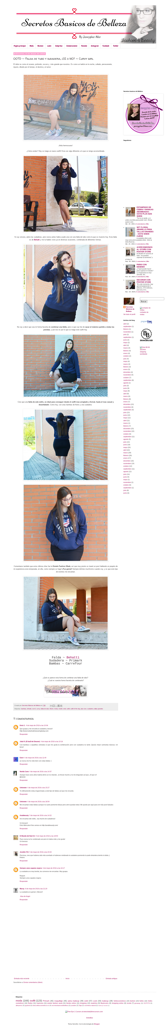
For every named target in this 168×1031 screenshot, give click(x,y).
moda (56, 709)
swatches (94, 1003)
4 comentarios (140, 224)
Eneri (22, 758)
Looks (49, 46)
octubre (126, 356)
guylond (27, 1005)
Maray (22, 889)
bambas (23, 709)
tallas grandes (98, 709)
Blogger (97, 1024)
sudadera (90, 709)
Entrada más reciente (21, 978)
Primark (46, 1001)
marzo (125, 348)
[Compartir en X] (56, 705)
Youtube (84, 46)
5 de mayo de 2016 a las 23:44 (41, 852)
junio (125, 340)
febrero (125, 329)
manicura (40, 1003)
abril (125, 324)
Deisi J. (22, 725)
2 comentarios (140, 292)
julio (124, 334)
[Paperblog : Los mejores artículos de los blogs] (146, 323)
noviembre (127, 332)
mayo (125, 342)
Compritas (58, 46)
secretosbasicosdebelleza (60, 1005)
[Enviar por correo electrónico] (51, 705)
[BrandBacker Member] (146, 341)
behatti (29, 709)
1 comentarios (140, 244)
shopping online (118, 1003)
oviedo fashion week (54, 1003)
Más (147, 224)
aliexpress (19, 1005)
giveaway (137, 1003)
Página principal (20, 46)
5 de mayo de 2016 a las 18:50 (47, 836)
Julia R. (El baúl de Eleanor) (30, 741)
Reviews (40, 46)
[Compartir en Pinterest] (61, 705)
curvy (38, 709)
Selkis (141, 1001)
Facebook (106, 46)
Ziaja (80, 1005)
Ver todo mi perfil (129, 314)
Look (95, 1001)
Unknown (23, 788)
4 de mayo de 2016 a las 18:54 (38, 802)
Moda (32, 46)
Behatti (73, 657)
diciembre (126, 372)
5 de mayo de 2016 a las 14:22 (41, 815)
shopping (83, 1003)
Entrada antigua (111, 978)
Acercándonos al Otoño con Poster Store (144, 249)
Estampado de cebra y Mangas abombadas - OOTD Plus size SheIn (145, 211)
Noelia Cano (24, 771)
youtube (73, 1005)
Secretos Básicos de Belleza (130, 309)
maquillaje (58, 1001)
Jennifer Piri (24, 852)
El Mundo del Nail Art (27, 836)
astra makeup (73, 1001)
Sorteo (30, 1003)
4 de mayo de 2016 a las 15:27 (38, 788)
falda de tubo (45, 709)
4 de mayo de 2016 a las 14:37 (41, 771)
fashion (132, 1001)
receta (129, 1003)
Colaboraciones (71, 46)
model (60, 709)
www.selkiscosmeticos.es (41, 1005)
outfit (68, 709)
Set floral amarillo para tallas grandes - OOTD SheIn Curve (145, 231)
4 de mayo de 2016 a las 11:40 (35, 758)
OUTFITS (147, 1003)
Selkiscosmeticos (120, 1001)
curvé (34, 709)
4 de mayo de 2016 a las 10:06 (37, 725)
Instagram (95, 46)
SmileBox (89, 1018)
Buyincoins (105, 1003)
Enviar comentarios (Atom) (32, 982)
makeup (105, 1001)
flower (51, 709)
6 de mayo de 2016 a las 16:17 (54, 868)
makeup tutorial (102, 1005)
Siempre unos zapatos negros (31, 868)
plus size (83, 709)
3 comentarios (140, 276)
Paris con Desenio (142, 266)
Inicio (67, 978)
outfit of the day (75, 709)
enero (125, 353)
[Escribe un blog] (53, 705)
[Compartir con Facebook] (58, 705)
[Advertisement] (65, 957)
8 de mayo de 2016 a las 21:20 (36, 889)
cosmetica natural (90, 1005)
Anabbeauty (24, 815)
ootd (64, 709)
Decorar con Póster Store (144, 281)
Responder (24, 734)
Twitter (115, 46)
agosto (125, 383)
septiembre (127, 326)
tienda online (71, 1003)
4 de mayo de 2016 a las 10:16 (52, 741)
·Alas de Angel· (25, 896)
